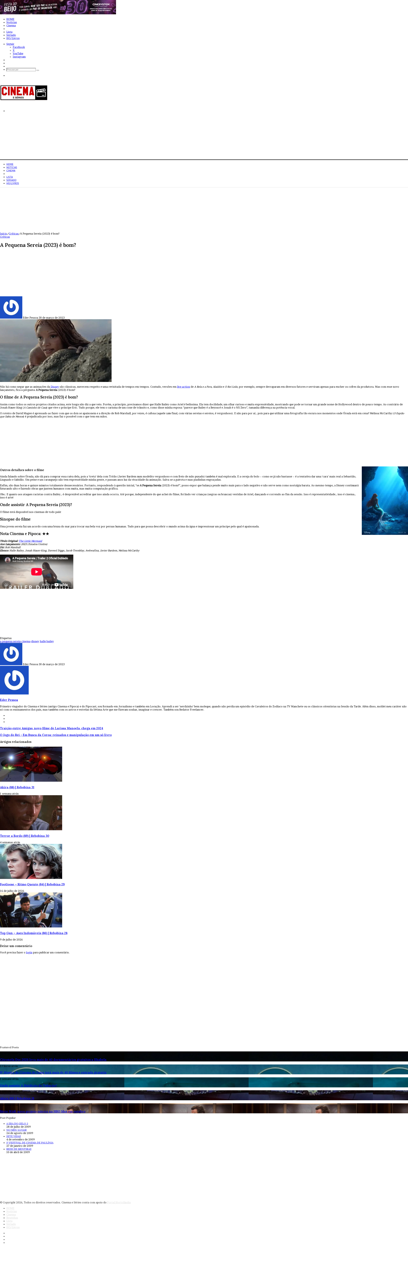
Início (3, 233)
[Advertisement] (95, 137)
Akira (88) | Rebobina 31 (17, 787)
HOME (10, 19)
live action (183, 386)
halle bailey (47, 641)
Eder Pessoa (9, 700)
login (29, 952)
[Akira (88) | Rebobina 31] (31, 780)
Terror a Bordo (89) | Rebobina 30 (24, 836)
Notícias (11, 22)
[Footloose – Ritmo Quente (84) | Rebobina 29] (31, 878)
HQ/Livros (13, 38)
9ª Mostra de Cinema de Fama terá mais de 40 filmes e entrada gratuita (53, 1072)
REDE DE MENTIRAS (18, 1149)
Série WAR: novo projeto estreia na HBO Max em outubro (42, 1111)
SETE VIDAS (13, 1136)
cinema (25, 641)
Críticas (14, 233)
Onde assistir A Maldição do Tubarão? (28, 1085)
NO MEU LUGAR (16, 1129)
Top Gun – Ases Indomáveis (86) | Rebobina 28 (33, 933)
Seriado (11, 35)
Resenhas (12, 28)
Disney (55, 386)
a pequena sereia (10, 641)
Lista (9, 31)
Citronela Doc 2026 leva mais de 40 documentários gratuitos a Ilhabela (53, 1059)
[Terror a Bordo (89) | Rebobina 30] (31, 829)
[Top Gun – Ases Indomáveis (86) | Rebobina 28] (31, 926)
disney (35, 641)
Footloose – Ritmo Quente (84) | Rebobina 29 (32, 884)
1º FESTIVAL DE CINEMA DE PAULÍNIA (29, 1142)
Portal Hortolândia (119, 1202)
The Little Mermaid (30, 540)
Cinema (11, 25)
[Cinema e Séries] (24, 99)
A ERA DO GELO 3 (17, 1123)
